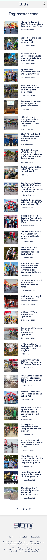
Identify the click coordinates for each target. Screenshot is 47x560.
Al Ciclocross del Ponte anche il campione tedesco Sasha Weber (30, 250)
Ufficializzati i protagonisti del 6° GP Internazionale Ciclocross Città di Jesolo (32, 121)
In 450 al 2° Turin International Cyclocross (29, 314)
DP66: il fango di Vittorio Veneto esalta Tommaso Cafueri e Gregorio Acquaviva (32, 459)
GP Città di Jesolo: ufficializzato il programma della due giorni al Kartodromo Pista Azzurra (31, 154)
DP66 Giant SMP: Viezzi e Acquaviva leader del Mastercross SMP (30, 491)
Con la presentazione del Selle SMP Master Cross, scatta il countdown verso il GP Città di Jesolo (32, 187)
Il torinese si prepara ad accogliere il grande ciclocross (31, 103)
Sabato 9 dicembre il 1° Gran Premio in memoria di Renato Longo (31, 234)
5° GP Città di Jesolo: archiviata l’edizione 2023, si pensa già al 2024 (31, 378)
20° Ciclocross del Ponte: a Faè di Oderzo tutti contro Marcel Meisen (32, 443)
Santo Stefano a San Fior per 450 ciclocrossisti (31, 40)
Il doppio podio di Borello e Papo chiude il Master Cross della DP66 (31, 219)
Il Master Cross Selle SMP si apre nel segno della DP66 (31, 393)
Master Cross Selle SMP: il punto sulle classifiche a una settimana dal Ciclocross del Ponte (31, 267)
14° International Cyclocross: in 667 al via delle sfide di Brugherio (31, 347)
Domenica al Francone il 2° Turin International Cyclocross (31, 331)
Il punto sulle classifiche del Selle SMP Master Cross (30, 71)
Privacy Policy (23, 537)
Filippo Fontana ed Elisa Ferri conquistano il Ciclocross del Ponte (32, 24)
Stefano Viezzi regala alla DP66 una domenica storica (31, 298)
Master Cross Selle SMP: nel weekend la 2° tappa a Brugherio (31, 362)
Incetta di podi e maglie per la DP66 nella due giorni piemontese (30, 88)
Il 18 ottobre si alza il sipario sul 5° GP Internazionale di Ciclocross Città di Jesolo (31, 411)
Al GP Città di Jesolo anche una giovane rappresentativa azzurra (31, 137)
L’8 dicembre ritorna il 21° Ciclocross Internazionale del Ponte (31, 283)
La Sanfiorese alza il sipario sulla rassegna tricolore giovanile (31, 474)
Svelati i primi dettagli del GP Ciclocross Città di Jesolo (32, 169)
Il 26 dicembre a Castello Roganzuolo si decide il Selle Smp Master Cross (31, 56)
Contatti (9, 537)
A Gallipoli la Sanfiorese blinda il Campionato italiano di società (31, 427)
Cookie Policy (35, 537)
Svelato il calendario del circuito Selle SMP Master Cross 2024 (31, 202)
